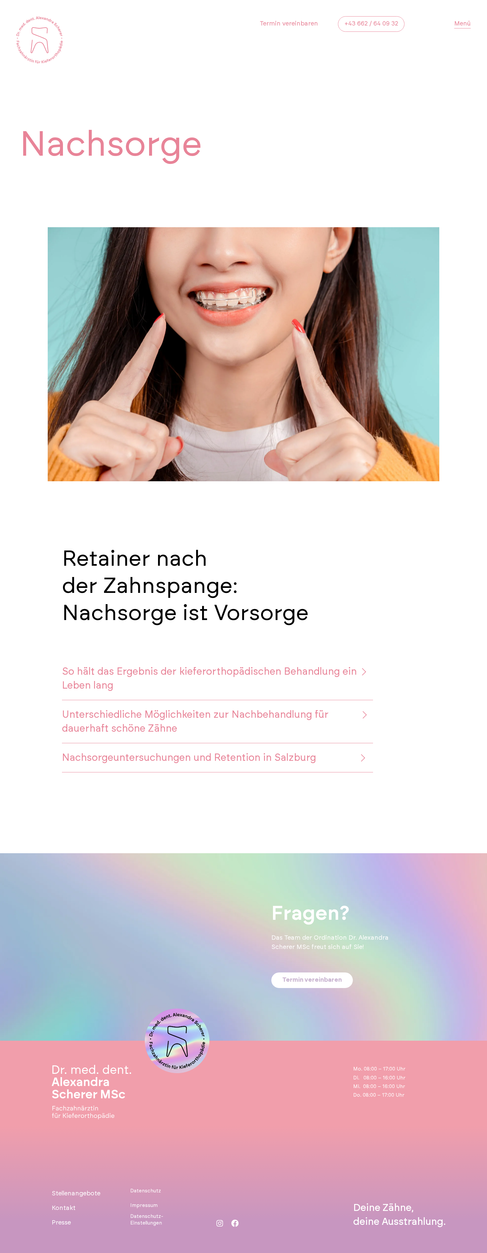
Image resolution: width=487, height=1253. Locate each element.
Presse (61, 1223)
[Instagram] (220, 1223)
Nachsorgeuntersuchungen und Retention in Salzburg (189, 758)
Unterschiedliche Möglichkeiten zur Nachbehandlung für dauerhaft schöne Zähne (195, 722)
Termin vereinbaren (289, 24)
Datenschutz (145, 1190)
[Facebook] (235, 1223)
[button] (217, 678)
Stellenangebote (76, 1193)
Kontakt (64, 1208)
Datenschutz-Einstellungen (146, 1220)
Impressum (144, 1205)
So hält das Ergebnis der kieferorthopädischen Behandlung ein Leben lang (209, 679)
